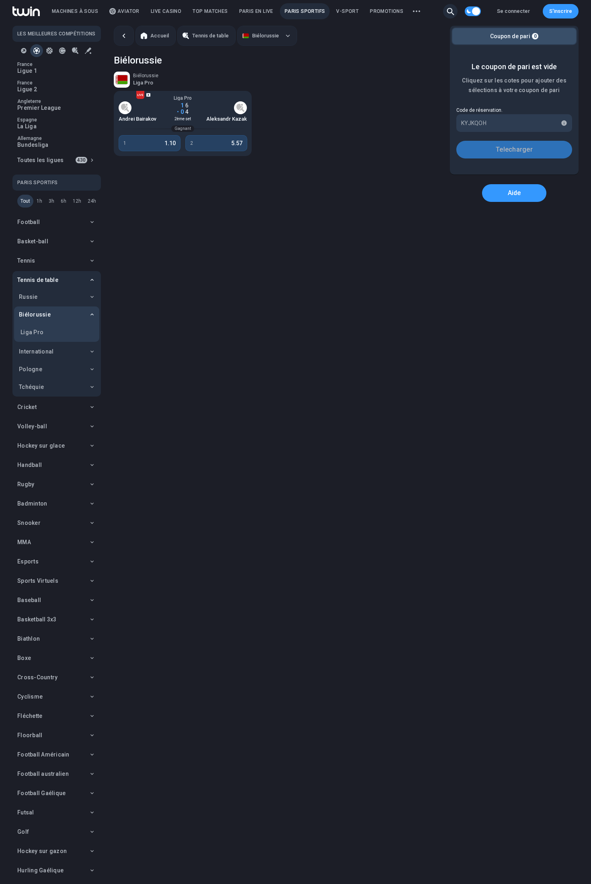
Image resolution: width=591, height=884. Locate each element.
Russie (28, 297)
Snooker (29, 523)
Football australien (43, 774)
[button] (450, 11)
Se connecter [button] (513, 11)
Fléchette (29, 716)
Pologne (30, 369)
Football (28, 222)
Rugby (25, 484)
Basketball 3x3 (37, 619)
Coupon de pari (513, 36)
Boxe (24, 658)
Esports (28, 561)
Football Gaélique (41, 793)
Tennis (26, 260)
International (36, 351)
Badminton (32, 503)
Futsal (25, 812)
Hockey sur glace (41, 445)
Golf (23, 831)
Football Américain (43, 754)
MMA (24, 542)
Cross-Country (37, 677)
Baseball (29, 600)
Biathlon (28, 638)
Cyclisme (30, 696)
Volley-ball (32, 426)
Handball (29, 465)
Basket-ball (32, 241)
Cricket (27, 407)
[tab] (23, 50)
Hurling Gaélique (40, 870)
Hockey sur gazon (42, 851)
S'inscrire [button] (560, 11)
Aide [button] (514, 193)
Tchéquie (31, 387)
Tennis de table (37, 280)
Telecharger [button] (514, 149)
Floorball (29, 735)
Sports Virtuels (37, 581)
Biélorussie (35, 314)
